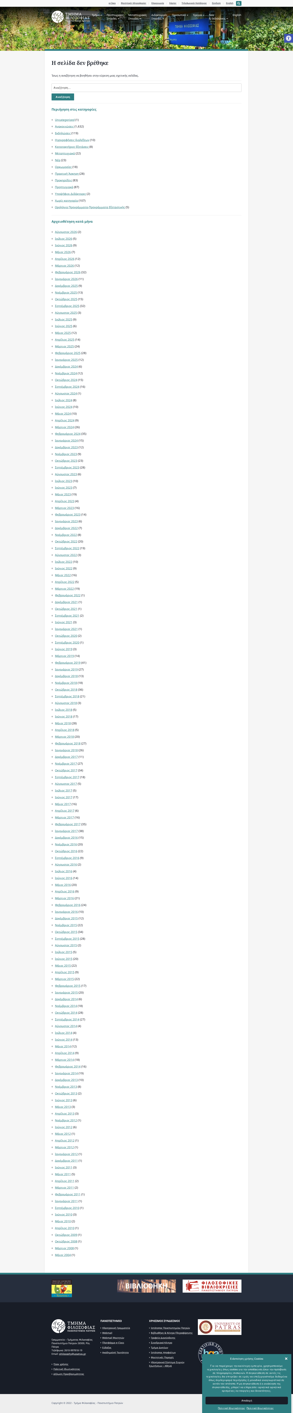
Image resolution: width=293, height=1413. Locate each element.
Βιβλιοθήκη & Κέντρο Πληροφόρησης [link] (172, 1332)
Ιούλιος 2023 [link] (63, 481)
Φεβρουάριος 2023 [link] (68, 514)
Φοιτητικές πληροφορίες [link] (133, 3)
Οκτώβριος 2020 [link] (66, 636)
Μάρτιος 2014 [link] (64, 1060)
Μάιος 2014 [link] (63, 1046)
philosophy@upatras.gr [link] (72, 1353)
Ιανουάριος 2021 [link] (66, 629)
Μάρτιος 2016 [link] (64, 898)
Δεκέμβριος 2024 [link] (66, 366)
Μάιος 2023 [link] (63, 494)
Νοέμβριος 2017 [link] (66, 764)
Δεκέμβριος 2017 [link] (66, 757)
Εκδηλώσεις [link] (63, 133)
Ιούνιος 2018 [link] (63, 716)
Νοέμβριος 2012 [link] (66, 1120)
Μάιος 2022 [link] (63, 575)
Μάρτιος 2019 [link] (64, 656)
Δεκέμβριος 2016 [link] (66, 838)
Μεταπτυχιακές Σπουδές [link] (137, 16)
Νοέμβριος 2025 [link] (66, 292)
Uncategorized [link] (65, 120)
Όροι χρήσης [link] (60, 1364)
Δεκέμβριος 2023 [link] (66, 447)
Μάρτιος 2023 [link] (64, 508)
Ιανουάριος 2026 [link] (66, 279)
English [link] (229, 3)
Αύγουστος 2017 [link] (66, 784)
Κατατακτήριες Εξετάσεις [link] (72, 147)
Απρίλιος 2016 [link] (64, 891)
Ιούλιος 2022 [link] (63, 562)
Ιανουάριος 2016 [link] (66, 912)
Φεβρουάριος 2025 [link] (68, 353)
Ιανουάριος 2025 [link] (66, 360)
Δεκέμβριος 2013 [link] (66, 1080)
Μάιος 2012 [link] (63, 1134)
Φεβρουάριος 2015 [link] (68, 986)
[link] (288, 38)
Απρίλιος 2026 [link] (64, 259)
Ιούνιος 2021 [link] (63, 622)
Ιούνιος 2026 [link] (63, 245)
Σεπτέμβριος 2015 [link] (67, 939)
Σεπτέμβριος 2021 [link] (67, 616)
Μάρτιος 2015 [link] (64, 979)
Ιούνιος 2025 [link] (63, 326)
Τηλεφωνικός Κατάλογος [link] (194, 3)
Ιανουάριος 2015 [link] (66, 992)
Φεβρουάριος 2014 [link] (68, 1066)
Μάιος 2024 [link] (63, 414)
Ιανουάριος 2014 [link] (66, 1073)
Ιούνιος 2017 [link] (63, 797)
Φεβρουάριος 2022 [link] (68, 595)
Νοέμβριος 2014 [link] (66, 1006)
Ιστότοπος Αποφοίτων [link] (163, 1352)
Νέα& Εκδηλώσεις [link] (217, 16)
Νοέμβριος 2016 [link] (66, 844)
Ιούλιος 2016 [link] (63, 871)
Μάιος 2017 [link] (63, 804)
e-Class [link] (112, 3)
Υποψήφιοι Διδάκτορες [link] (70, 194)
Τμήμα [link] (96, 15)
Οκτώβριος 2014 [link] (66, 1013)
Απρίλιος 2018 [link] (64, 730)
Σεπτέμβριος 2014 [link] (67, 1019)
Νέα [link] (57, 160)
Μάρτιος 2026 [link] (64, 266)
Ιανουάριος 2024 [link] (66, 440)
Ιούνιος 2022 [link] (63, 568)
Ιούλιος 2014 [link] (63, 1033)
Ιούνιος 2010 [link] (63, 1214)
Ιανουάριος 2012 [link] (66, 1154)
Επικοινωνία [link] (157, 3)
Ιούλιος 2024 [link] (63, 400)
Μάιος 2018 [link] (63, 723)
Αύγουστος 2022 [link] (66, 555)
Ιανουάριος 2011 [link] (66, 1201)
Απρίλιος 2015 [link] (64, 972)
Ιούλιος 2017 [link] (63, 790)
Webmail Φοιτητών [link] (113, 1337)
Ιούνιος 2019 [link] (63, 649)
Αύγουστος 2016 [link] (66, 864)
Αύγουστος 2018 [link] (66, 703)
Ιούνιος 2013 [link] (63, 1100)
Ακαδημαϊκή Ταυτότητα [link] (115, 1352)
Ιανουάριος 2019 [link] (66, 669)
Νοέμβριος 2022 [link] (66, 535)
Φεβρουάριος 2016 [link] (68, 905)
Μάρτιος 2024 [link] (64, 427)
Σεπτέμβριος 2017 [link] (67, 777)
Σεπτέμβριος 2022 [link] (67, 548)
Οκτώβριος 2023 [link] (66, 461)
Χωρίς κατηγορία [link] (66, 201)
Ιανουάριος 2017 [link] (66, 831)
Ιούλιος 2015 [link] (63, 952)
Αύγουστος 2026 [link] (66, 232)
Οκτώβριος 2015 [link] (66, 932)
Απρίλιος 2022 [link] (64, 582)
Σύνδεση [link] (216, 3)
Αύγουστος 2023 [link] (66, 474)
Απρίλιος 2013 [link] (64, 1113)
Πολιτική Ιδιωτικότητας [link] (231, 1408)
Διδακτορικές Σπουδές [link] (159, 16)
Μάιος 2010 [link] (63, 1221)
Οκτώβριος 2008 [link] (66, 1241)
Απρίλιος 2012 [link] (64, 1140)
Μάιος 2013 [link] (63, 1107)
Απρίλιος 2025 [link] (64, 340)
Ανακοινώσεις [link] (64, 126)
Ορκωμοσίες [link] (63, 167)
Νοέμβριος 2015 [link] (66, 925)
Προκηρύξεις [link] (63, 180)
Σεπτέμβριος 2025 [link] (67, 306)
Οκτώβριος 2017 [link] (66, 770)
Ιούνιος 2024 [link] (63, 407)
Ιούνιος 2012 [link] (63, 1127)
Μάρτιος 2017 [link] (64, 817)
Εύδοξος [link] (106, 1347)
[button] (286, 1358)
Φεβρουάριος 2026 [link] (68, 272)
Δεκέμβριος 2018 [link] (66, 676)
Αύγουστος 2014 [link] (66, 1026)
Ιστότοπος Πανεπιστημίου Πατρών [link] (170, 1328)
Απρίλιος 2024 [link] (64, 420)
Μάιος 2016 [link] (63, 885)
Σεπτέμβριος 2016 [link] (67, 858)
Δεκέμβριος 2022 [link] (66, 528)
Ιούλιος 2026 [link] (63, 239)
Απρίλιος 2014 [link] (64, 1053)
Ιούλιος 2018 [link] (63, 710)
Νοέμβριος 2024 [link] (66, 373)
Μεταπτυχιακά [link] (65, 153)
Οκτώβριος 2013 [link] (66, 1093)
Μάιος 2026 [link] (63, 252)
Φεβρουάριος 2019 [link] (68, 663)
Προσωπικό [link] (179, 15)
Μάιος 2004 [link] (63, 1255)
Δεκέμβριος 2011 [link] (66, 1161)
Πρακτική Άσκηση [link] (67, 174)
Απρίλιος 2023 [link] (64, 501)
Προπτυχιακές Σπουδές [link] (115, 16)
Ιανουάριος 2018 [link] (66, 750)
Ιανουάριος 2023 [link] (66, 521)
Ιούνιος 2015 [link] (63, 959)
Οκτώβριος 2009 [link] (66, 1235)
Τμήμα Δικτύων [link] (159, 1347)
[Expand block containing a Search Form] (238, 3)
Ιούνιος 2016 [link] (63, 878)
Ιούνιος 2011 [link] (63, 1167)
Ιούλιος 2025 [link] (63, 319)
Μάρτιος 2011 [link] (64, 1187)
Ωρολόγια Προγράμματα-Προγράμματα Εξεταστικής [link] (90, 207)
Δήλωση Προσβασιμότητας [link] (68, 1374)
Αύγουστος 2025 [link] (66, 313)
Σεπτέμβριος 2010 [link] (67, 1208)
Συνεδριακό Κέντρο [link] (161, 1342)
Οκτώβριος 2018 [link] (66, 690)
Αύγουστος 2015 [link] (66, 945)
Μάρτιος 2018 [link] (64, 737)
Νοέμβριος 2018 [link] (66, 683)
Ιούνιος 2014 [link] (63, 1040)
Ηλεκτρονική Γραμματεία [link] (116, 1328)
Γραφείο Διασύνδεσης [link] (163, 1337)
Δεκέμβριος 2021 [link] (66, 602)
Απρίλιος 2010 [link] (64, 1228)
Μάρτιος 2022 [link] (64, 589)
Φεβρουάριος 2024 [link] (68, 434)
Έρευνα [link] (197, 15)
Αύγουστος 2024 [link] (66, 393)
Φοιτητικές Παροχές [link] (162, 1357)
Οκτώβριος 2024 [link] (66, 380)
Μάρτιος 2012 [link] (64, 1147)
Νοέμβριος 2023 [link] (66, 454)
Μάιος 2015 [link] (63, 966)
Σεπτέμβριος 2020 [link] (67, 642)
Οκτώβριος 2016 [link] (66, 851)
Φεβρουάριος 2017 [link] (68, 824)
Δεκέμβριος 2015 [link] (66, 918)
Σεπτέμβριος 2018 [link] (67, 696)
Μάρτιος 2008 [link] (64, 1248)
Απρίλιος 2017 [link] (64, 811)
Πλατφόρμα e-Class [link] (113, 1342)
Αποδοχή (246, 1400)
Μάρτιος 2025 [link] (64, 346)
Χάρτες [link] (172, 3)
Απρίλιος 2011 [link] (64, 1181)
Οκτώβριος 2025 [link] (66, 299)
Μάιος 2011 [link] (63, 1174)
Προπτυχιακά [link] (64, 187)
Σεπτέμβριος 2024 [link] (67, 387)
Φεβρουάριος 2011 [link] (68, 1194)
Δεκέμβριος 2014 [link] (66, 999)
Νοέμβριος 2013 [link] (66, 1087)
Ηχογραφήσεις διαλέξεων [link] (72, 140)
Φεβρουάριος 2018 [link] (68, 743)
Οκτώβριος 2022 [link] (66, 541)
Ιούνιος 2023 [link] (63, 488)
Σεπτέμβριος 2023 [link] (67, 467)
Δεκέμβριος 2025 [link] (66, 286)
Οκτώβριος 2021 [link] (66, 609)
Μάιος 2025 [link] (63, 333)
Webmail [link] (107, 1332)
